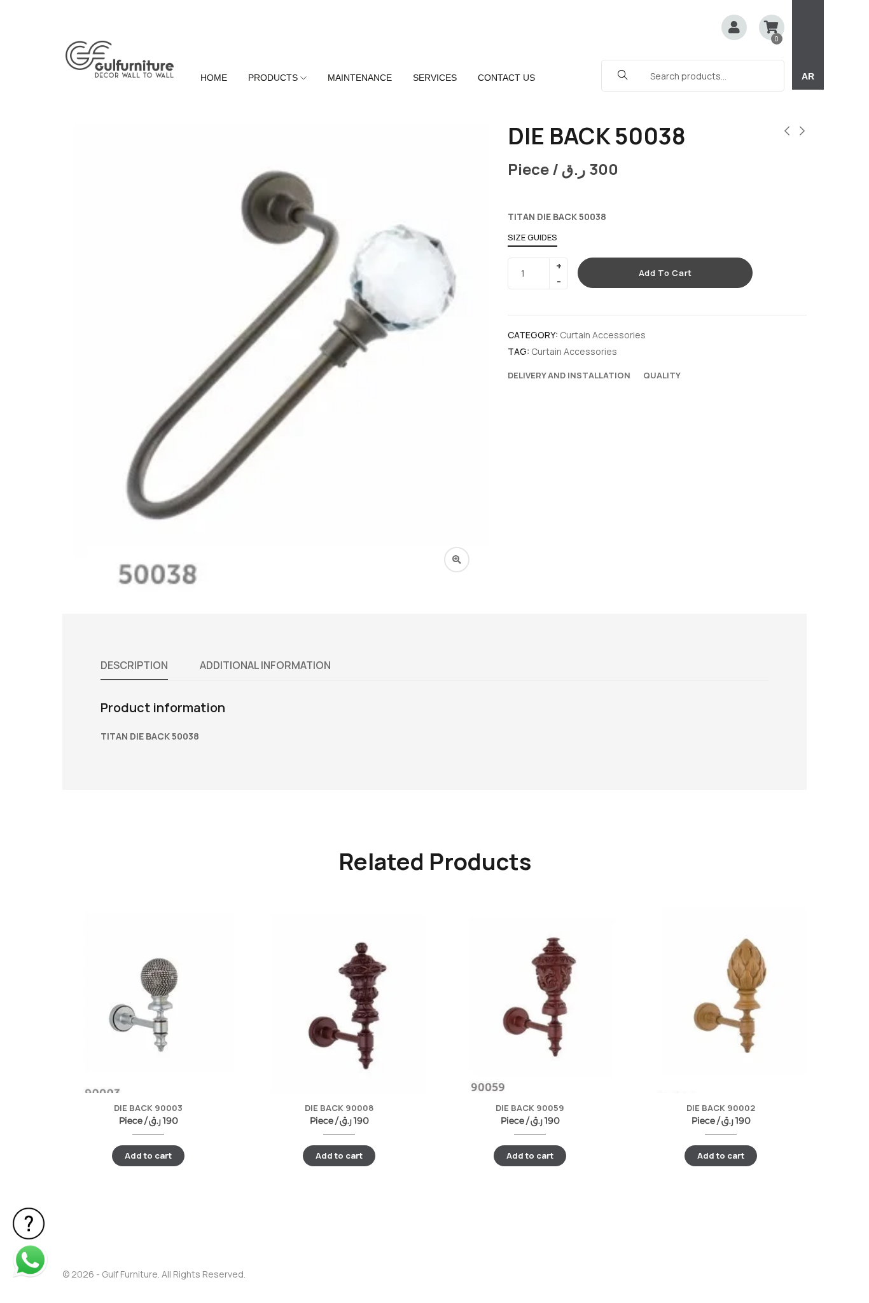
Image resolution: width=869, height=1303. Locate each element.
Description (134, 665)
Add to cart (665, 273)
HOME (213, 77)
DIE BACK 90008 (339, 1107)
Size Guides (532, 237)
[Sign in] (734, 28)
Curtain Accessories (603, 335)
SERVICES (435, 77)
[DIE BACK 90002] (721, 1003)
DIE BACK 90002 (720, 1107)
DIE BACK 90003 (148, 1107)
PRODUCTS (274, 77)
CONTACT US (506, 77)
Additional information (265, 665)
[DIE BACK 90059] (530, 998)
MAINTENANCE (360, 77)
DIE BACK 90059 (530, 1107)
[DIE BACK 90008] (339, 1013)
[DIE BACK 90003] (148, 1001)
